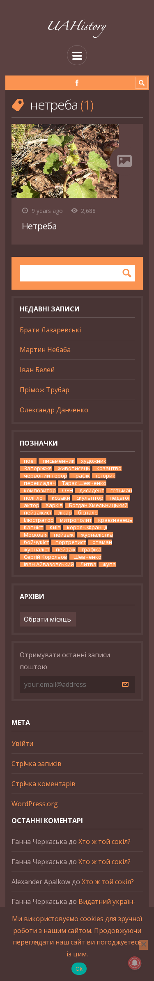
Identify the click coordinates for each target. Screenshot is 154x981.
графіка (91, 549)
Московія (36, 534)
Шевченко (87, 557)
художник (93, 461)
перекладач (40, 483)
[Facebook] (77, 82)
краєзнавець (115, 520)
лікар (65, 512)
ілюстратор (39, 520)
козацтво (109, 468)
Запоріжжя (38, 468)
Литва (88, 564)
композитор (40, 490)
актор (31, 505)
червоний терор (45, 475)
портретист (70, 542)
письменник (59, 461)
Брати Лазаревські (50, 329)
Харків (54, 505)
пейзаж (66, 549)
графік (82, 475)
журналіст (37, 549)
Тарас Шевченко (84, 483)
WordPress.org (34, 803)
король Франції (87, 527)
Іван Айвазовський (49, 564)
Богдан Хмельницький (98, 505)
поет (30, 461)
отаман (102, 542)
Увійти (22, 743)
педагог (120, 498)
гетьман (121, 490)
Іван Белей (37, 369)
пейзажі (64, 534)
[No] (143, 945)
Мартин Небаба (45, 349)
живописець (74, 468)
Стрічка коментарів (43, 783)
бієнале (88, 512)
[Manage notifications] (134, 963)
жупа (109, 564)
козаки (61, 498)
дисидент (91, 490)
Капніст (34, 527)
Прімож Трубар (44, 389)
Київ (55, 527)
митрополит (76, 520)
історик (105, 475)
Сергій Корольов (45, 557)
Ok (79, 968)
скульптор (89, 498)
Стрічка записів (36, 763)
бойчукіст (36, 542)
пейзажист (38, 512)
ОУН (67, 490)
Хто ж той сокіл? (104, 841)
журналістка (97, 534)
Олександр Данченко (54, 409)
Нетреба (39, 226)
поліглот (35, 498)
